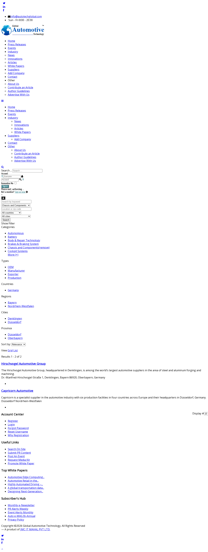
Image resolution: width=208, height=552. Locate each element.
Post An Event (16, 456)
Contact (12, 143)
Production (14, 278)
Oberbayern (15, 338)
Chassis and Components (29, 247)
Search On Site (17, 449)
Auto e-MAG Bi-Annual (21, 516)
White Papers (22, 132)
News (17, 121)
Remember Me (7, 183)
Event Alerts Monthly (20, 512)
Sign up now (20, 192)
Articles (18, 128)
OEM (11, 267)
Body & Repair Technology (24, 240)
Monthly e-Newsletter (21, 505)
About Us (20, 150)
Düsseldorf (14, 322)
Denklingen (15, 318)
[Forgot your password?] (23, 179)
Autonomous (16, 233)
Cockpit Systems (18, 251)
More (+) (13, 254)
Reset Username (18, 431)
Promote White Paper (21, 463)
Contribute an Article (27, 153)
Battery (12, 237)
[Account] (3, 198)
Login (11, 424)
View (4, 350)
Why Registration (18, 435)
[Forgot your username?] (2, 176)
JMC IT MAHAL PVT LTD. (35, 529)
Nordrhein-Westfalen (21, 306)
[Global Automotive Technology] (22, 34)
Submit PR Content (19, 452)
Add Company (22, 139)
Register (13, 421)
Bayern (12, 302)
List (15, 350)
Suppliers (13, 135)
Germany (13, 290)
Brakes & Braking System (23, 244)
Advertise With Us (25, 161)
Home (11, 107)
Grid (10, 350)
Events (12, 114)
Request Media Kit (19, 460)
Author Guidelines (25, 157)
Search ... (6, 170)
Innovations (21, 125)
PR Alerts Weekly (18, 509)
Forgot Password (18, 428)
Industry (13, 118)
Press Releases (17, 110)
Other (11, 146)
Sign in (5, 186)
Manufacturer (16, 270)
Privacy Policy (16, 519)
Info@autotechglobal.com (26, 16)
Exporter (13, 274)
